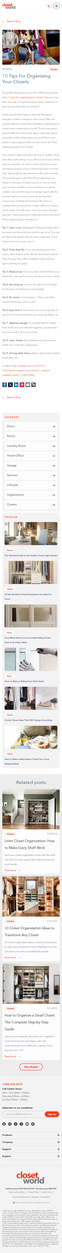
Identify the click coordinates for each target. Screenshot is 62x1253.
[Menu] (56, 6)
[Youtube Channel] (27, 1124)
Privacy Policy (33, 1192)
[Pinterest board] (33, 1124)
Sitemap (34, 1197)
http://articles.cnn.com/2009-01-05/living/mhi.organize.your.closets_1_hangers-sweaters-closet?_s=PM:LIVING (26, 370)
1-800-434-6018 (12, 1084)
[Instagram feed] (10, 1124)
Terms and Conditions (17, 1192)
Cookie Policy (46, 1192)
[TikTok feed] (15, 1124)
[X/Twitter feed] (21, 1124)
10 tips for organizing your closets (25, 97)
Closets (53, 69)
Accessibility (45, 1197)
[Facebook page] (4, 1124)
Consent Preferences (20, 1197)
